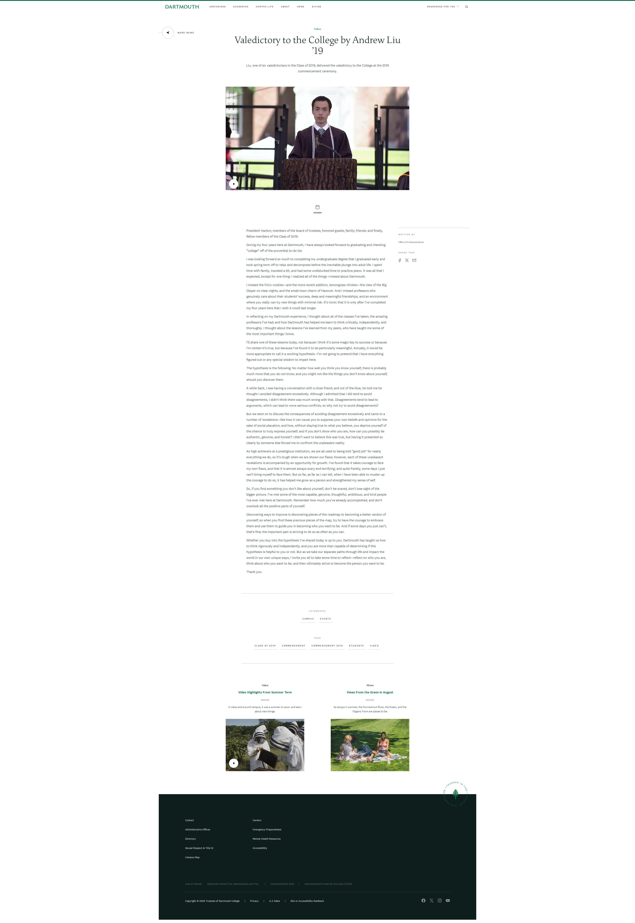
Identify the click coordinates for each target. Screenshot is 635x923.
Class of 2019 (265, 645)
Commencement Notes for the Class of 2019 (328, 883)
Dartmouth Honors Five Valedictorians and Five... (233, 883)
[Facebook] (423, 901)
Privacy (254, 900)
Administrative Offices (197, 829)
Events (325, 618)
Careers (257, 820)
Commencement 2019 (327, 645)
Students (356, 645)
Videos (317, 29)
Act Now (338, 849)
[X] (432, 901)
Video (374, 645)
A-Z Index (274, 900)
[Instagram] (440, 901)
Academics (241, 6)
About (285, 6)
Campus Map (192, 857)
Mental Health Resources (267, 838)
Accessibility (260, 848)
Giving (316, 6)
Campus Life (265, 6)
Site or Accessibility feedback (307, 900)
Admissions (218, 6)
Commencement (294, 645)
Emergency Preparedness (267, 829)
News (301, 6)
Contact (189, 820)
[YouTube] (448, 901)
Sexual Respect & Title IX (199, 848)
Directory (190, 838)
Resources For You (441, 6)
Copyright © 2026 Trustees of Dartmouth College (212, 900)
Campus (308, 618)
